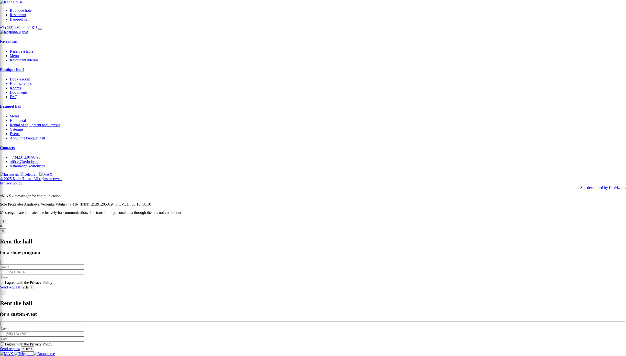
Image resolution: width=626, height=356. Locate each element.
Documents (18, 92)
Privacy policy (11, 183)
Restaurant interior (24, 60)
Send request (10, 287)
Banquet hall (19, 19)
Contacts (7, 148)
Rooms (15, 88)
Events (15, 134)
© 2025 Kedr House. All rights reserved (31, 179)
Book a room (20, 79)
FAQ (14, 97)
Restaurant (18, 15)
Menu (14, 56)
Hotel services (21, 83)
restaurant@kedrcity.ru (27, 166)
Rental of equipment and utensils (35, 125)
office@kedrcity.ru (24, 162)
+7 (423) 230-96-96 (15, 27)
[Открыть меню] (40, 29)
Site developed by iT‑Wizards (603, 187)
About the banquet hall (27, 138)
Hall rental (18, 120)
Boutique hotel (21, 10)
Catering (16, 129)
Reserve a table (21, 51)
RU (34, 27)
